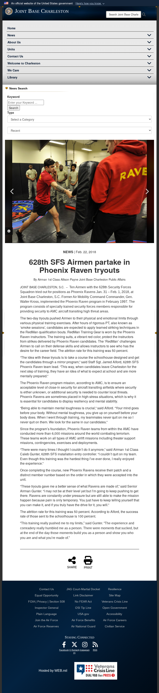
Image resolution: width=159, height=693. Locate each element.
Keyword (13, 97)
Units (11, 49)
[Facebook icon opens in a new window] (64, 645)
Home (11, 28)
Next (147, 191)
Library (12, 77)
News (11, 35)
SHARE (72, 567)
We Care (13, 70)
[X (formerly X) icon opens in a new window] (74, 645)
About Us (14, 42)
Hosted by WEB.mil (53, 670)
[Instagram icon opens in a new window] (85, 645)
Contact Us (15, 56)
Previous (12, 191)
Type (10, 112)
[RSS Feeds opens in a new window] (95, 645)
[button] (90, 3)
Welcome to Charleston (23, 63)
